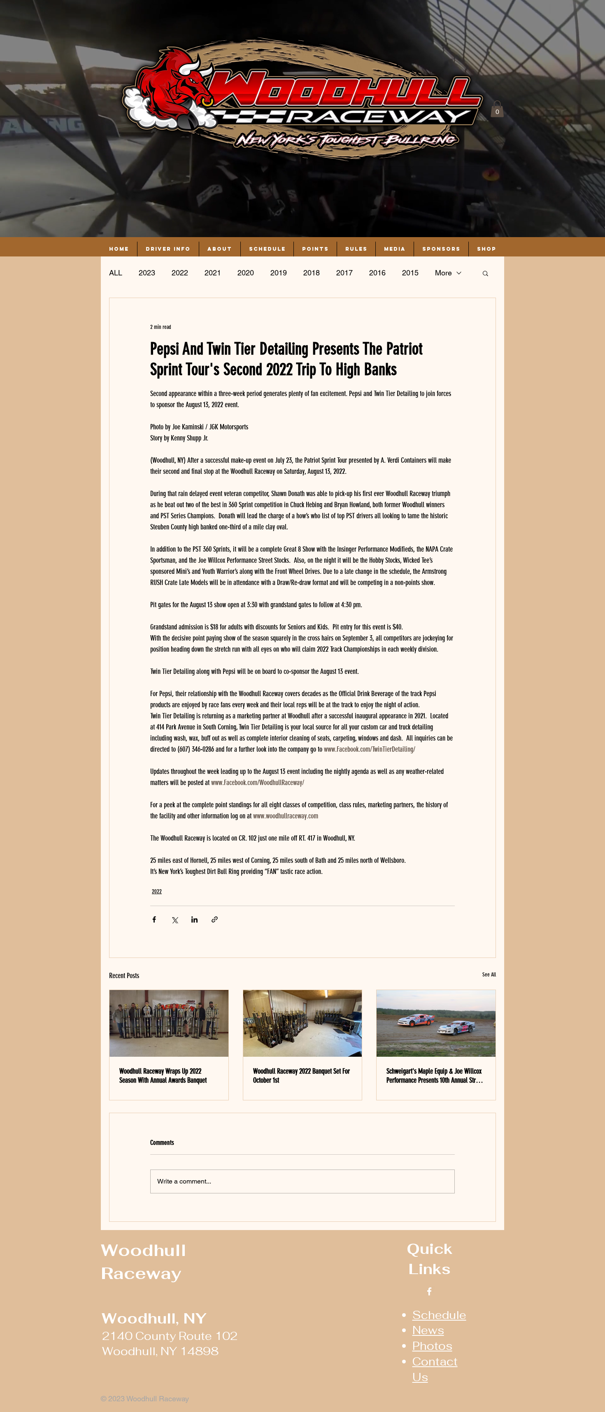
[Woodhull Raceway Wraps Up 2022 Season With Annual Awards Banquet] (168, 1023)
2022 (180, 272)
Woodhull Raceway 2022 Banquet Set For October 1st (301, 1076)
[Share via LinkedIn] (194, 919)
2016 (377, 272)
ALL (115, 272)
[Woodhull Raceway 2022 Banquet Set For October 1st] (302, 1023)
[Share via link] (215, 919)
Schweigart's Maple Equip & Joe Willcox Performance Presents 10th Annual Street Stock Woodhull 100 (434, 1076)
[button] (497, 108)
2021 (213, 272)
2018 (311, 272)
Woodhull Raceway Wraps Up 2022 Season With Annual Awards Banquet (163, 1076)
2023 (147, 272)
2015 (410, 272)
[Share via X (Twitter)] (174, 919)
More (443, 272)
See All (489, 974)
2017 (344, 272)
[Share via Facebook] (154, 919)
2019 (278, 272)
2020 (245, 272)
